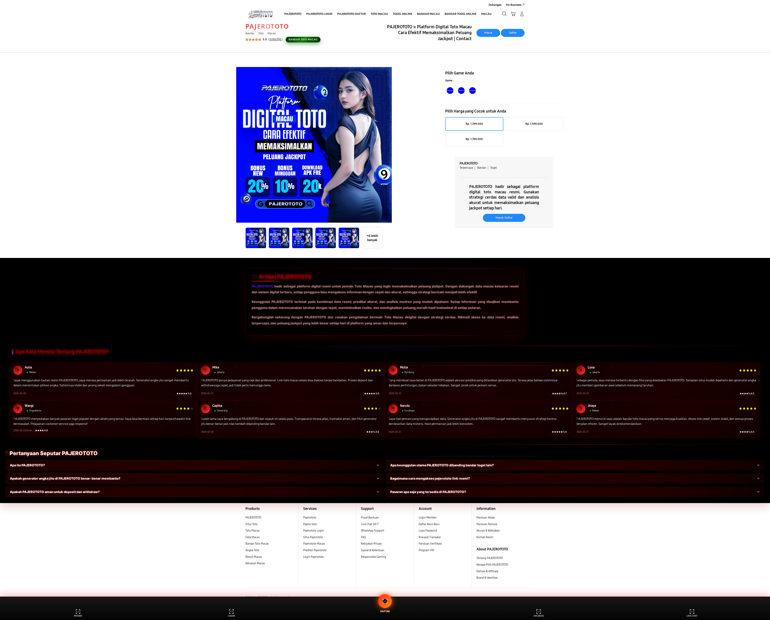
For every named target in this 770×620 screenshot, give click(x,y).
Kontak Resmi (484, 537)
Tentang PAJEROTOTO (489, 558)
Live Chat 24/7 (370, 524)
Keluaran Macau (255, 563)
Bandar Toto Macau (257, 543)
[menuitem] (293, 14)
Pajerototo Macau (314, 543)
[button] (513, 14)
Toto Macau (252, 530)
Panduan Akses (485, 517)
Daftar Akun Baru (429, 524)
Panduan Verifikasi (430, 543)
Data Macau (252, 537)
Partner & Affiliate (487, 571)
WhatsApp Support (372, 530)
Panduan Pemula (486, 524)
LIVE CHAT (692, 615)
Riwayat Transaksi (430, 537)
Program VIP (426, 550)
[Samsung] (260, 13)
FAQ (363, 537)
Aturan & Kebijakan (488, 530)
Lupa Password (428, 530)
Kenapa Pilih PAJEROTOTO (492, 564)
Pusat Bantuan (370, 517)
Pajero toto (310, 524)
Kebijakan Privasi (371, 543)
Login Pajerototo (313, 557)
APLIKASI (539, 615)
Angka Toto (252, 550)
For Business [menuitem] (513, 5)
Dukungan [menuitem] (495, 5)
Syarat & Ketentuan (372, 550)
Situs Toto (251, 524)
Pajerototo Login (313, 530)
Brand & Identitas (487, 577)
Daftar (513, 33)
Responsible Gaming (373, 557)
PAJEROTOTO (267, 26)
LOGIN (231, 615)
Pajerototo (309, 517)
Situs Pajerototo (313, 537)
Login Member (428, 517)
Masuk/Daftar (504, 217)
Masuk (488, 33)
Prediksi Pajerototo (315, 550)
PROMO (78, 615)
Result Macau (253, 557)
